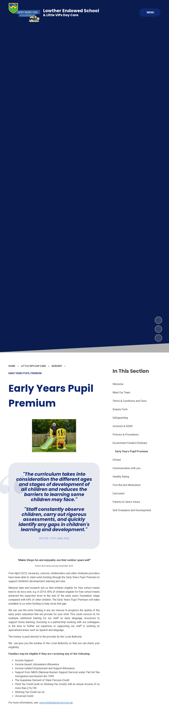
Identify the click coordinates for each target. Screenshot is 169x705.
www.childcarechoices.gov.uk (56, 702)
